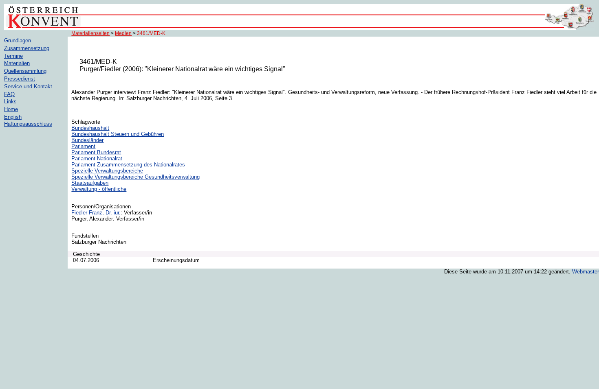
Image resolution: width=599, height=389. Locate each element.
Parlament (83, 146)
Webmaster (585, 272)
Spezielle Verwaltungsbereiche (107, 171)
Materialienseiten (90, 33)
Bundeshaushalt (90, 128)
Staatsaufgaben (89, 183)
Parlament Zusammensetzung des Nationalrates (128, 165)
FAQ (9, 94)
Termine (13, 56)
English (13, 117)
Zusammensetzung (26, 48)
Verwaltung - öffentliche (98, 189)
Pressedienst (19, 79)
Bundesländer (87, 140)
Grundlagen (17, 40)
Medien (123, 33)
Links (10, 101)
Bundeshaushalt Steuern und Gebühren (117, 134)
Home (11, 109)
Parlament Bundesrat (96, 152)
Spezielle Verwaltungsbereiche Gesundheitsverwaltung (135, 177)
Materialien (17, 63)
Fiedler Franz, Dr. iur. (96, 213)
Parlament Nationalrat (96, 158)
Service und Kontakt (28, 86)
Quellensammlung (25, 71)
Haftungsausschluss (28, 124)
